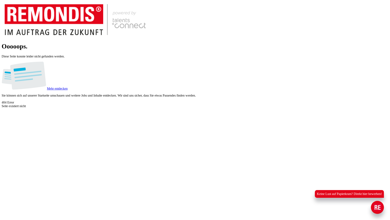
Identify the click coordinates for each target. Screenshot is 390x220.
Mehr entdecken (57, 88)
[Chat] (377, 207)
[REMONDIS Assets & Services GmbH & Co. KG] (80, 36)
